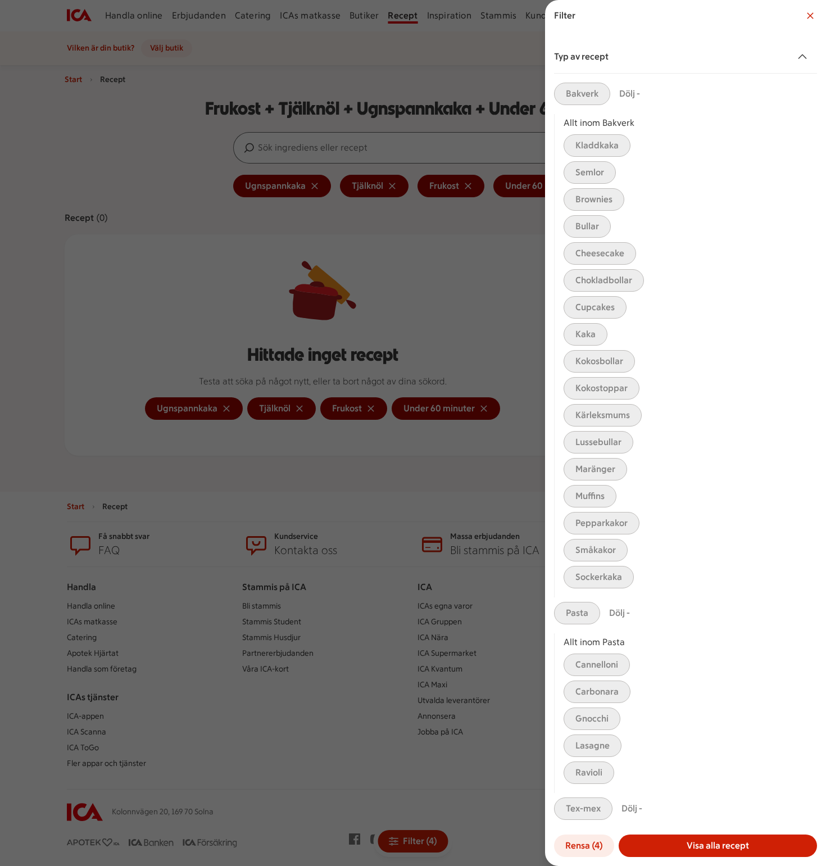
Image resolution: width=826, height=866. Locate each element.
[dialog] (685, 433)
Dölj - (629, 93)
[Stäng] (810, 15)
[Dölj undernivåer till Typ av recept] (804, 56)
